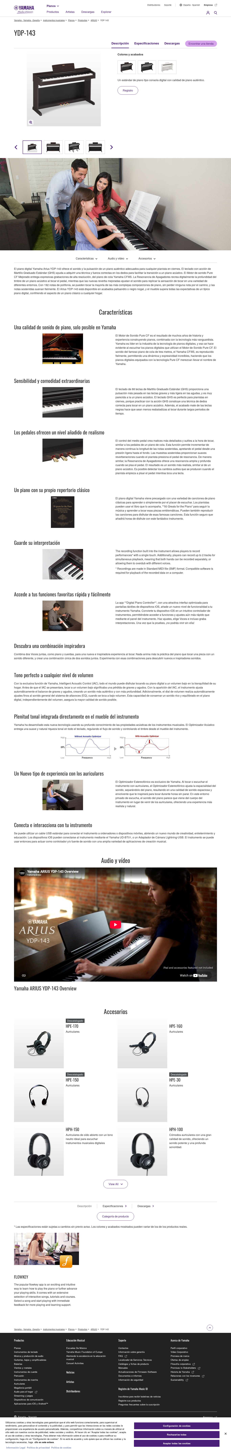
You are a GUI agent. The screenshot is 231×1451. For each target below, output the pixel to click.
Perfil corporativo (179, 1348)
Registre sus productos (129, 1400)
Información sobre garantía (131, 1351)
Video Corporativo (179, 1351)
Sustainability (177, 1379)
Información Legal (15, 1447)
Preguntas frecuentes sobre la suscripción (139, 1404)
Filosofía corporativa (181, 1363)
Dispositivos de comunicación (28, 1399)
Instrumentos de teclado (26, 1351)
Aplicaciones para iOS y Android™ (31, 1403)
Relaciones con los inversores (185, 1375)
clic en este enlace (44, 1442)
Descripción (120, 43)
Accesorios (145, 258)
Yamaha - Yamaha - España (27, 20)
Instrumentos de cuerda (25, 1371)
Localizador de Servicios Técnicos (135, 1359)
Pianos (51, 6)
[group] (32, 147)
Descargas (87, 12)
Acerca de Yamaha (180, 1340)
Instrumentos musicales (54, 20)
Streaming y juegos (23, 1395)
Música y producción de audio (28, 1356)
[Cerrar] (225, 1433)
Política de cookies (61, 1447)
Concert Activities (75, 1363)
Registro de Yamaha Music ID (133, 1389)
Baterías (18, 1363)
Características (85, 258)
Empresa (208, 4)
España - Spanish (191, 4)
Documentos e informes (130, 1375)
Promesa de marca (180, 1356)
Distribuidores (153, 4)
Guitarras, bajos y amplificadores (30, 1359)
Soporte (167, 4)
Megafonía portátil (23, 1387)
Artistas (70, 12)
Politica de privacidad (38, 1447)
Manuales (123, 1367)
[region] (115, 1434)
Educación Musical (75, 1340)
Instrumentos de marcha (26, 1379)
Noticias (70, 1372)
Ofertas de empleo (180, 1359)
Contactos (123, 1348)
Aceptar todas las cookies (176, 1443)
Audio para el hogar (23, 1391)
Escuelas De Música (76, 1348)
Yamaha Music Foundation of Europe (84, 1351)
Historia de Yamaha (180, 1371)
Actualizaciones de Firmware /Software (137, 1371)
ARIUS (94, 20)
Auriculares (19, 1383)
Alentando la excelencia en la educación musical (86, 1357)
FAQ (120, 1356)
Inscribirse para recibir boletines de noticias (139, 1396)
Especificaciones (146, 43)
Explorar (106, 12)
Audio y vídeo (116, 258)
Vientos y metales (23, 1367)
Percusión (19, 1375)
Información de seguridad (130, 1379)
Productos (53, 12)
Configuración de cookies (176, 1426)
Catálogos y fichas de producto (133, 1363)
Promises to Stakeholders (183, 1367)
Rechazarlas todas (176, 1434)
